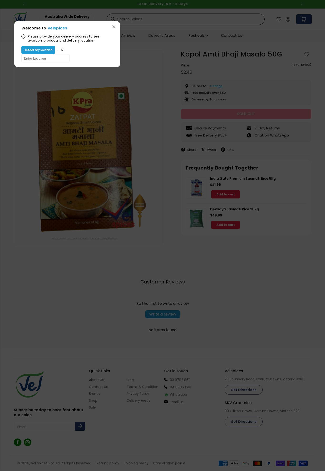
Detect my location (38, 50)
